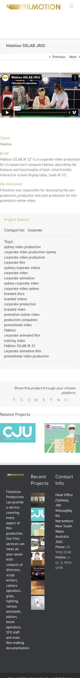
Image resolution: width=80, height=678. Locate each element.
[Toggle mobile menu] (72, 6)
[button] (3, 438)
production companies (20, 320)
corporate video (16, 273)
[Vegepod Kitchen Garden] (38, 543)
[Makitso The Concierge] (38, 602)
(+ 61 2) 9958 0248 (63, 562)
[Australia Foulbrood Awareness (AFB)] (38, 529)
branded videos (15, 299)
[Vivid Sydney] (38, 573)
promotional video (18, 325)
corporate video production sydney (30, 252)
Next (73, 57)
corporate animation (19, 278)
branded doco (14, 293)
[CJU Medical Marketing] (38, 514)
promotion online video (21, 314)
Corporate (35, 230)
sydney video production (22, 247)
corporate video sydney (21, 288)
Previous (59, 57)
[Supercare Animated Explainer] (38, 558)
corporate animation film (22, 351)
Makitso (10, 330)
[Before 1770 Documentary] (38, 499)
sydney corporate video (21, 283)
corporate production (20, 304)
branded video (14, 309)
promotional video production (26, 356)
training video (14, 340)
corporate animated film (22, 335)
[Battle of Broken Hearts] (38, 588)
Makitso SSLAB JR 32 (19, 345)
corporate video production (24, 257)
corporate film (14, 262)
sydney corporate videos (22, 267)
